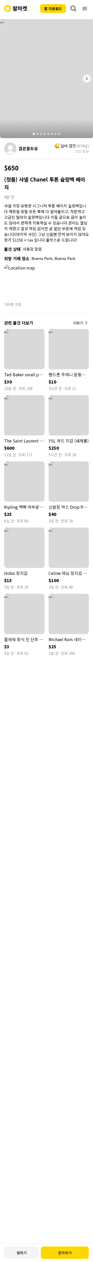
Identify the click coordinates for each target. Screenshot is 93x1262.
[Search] (73, 8)
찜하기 (22, 1252)
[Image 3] (41, 134)
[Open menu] (85, 8)
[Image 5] (48, 134)
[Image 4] (45, 134)
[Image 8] (59, 134)
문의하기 (65, 1252)
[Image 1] (34, 134)
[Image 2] (37, 134)
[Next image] (87, 78)
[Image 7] (56, 134)
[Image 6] (52, 134)
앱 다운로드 (53, 8)
